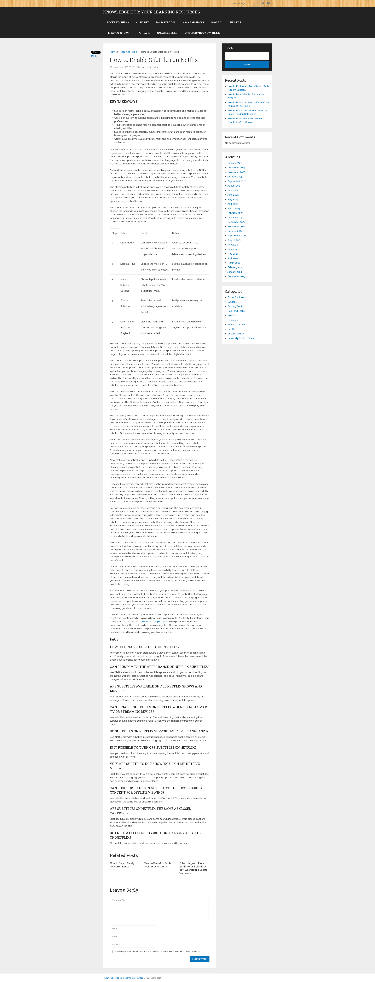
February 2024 (235, 267)
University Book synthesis (202, 33)
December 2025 (236, 167)
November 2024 (236, 226)
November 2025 (236, 172)
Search (229, 48)
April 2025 (232, 203)
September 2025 (236, 181)
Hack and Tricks (193, 22)
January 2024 (234, 272)
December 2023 (236, 276)
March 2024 (233, 262)
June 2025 (233, 194)
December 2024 (236, 222)
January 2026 (234, 163)
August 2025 (234, 185)
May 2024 (232, 253)
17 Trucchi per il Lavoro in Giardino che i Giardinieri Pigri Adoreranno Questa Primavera (194, 868)
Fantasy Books (165, 22)
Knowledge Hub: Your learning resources (151, 12)
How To (216, 22)
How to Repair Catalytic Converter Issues (124, 865)
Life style (235, 22)
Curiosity (142, 22)
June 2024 (233, 249)
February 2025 (235, 213)
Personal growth (119, 33)
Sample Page (239, 3)
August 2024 (234, 240)
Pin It (94, 56)
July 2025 (232, 190)
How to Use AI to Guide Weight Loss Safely (157, 865)
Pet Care (144, 33)
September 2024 (236, 235)
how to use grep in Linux (154, 621)
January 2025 (234, 217)
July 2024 (232, 244)
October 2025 (235, 176)
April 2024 (232, 258)
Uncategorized (167, 33)
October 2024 (235, 231)
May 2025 (232, 199)
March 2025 (233, 208)
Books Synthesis (118, 22)
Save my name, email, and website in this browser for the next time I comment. (157, 951)
